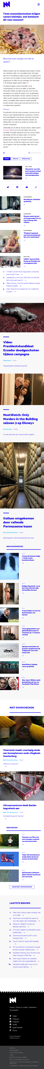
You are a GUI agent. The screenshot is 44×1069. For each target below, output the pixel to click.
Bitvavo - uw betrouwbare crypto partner (19, 1060)
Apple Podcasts (17, 1027)
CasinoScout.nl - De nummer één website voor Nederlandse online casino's (24, 1063)
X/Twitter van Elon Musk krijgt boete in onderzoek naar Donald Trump (22, 273)
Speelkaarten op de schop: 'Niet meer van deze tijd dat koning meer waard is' (22, 279)
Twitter (14, 1016)
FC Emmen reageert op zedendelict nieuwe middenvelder (26, 931)
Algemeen (27, 214)
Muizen (6, 159)
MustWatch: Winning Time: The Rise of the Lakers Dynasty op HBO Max (26, 954)
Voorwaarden (14, 1010)
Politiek (27, 257)
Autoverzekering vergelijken (16, 1053)
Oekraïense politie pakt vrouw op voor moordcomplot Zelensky (25, 965)
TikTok (14, 1030)
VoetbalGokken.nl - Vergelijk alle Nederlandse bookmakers (24, 1066)
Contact (12, 1007)
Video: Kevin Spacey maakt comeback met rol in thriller (26, 914)
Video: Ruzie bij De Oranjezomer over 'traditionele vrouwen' (22, 290)
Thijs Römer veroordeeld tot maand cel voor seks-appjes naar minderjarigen (25, 919)
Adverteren (32, 1007)
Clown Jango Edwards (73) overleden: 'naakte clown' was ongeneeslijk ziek (25, 960)
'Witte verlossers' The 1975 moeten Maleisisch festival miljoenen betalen (23, 284)
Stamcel (15, 159)
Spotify (14, 1024)
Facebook (15, 1019)
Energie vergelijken (14, 1050)
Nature (7, 130)
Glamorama (28, 197)
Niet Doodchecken (10, 532)
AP (28, 83)
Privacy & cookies (22, 1007)
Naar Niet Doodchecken (22, 887)
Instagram (15, 1021)
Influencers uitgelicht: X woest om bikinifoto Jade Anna (24, 925)
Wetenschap (26, 159)
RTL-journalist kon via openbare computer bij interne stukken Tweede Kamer (26, 948)
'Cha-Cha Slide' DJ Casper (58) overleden (26, 941)
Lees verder (3, 226)
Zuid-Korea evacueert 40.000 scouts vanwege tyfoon (25, 937)
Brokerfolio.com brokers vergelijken (18, 1057)
